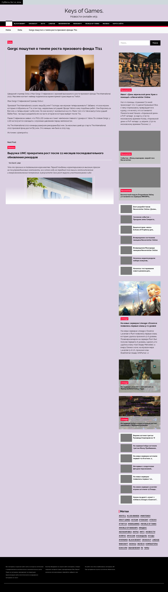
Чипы (146, 548)
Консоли (123, 548)
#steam (134, 520)
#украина (123, 540)
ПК (142, 548)
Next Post (11, 142)
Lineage (52, 23)
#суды (151, 536)
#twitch (123, 524)
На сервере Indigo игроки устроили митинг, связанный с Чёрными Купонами (139, 424)
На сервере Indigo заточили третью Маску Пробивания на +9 (145, 447)
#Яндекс (143, 528)
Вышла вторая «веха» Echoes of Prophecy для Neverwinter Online (143, 228)
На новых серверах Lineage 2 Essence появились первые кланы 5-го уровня (139, 324)
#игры (136, 532)
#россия (131, 536)
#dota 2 (122, 516)
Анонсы (132, 544)
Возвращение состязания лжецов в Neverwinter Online (145, 239)
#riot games (124, 520)
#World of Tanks (148, 524)
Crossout (33, 23)
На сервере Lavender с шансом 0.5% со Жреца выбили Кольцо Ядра (137, 388)
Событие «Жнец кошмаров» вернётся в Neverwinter (137, 159)
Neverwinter (64, 23)
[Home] (9, 23)
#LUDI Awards (133, 516)
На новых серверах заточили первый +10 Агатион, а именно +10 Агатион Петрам (145, 457)
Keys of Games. (84, 11)
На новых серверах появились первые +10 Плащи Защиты (142, 478)
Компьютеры (152, 544)
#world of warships (128, 528)
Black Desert (19, 23)
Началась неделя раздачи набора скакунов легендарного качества (144, 259)
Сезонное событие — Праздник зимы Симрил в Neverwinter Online (143, 218)
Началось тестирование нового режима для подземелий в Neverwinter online (144, 270)
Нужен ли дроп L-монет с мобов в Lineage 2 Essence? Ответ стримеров (144, 498)
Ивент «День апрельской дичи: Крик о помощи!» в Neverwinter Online (139, 95)
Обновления (134, 548)
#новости (150, 532)
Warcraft (77, 23)
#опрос (122, 536)
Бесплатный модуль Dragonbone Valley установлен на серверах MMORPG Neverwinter (137, 196)
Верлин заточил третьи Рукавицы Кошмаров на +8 (144, 437)
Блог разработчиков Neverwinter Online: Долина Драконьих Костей (145, 208)
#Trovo (152, 520)
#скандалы (141, 536)
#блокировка (125, 532)
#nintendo (145, 516)
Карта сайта (118, 23)
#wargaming (134, 524)
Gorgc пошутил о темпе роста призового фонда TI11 (54, 48)
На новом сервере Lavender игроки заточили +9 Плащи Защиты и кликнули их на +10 (145, 488)
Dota (43, 23)
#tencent (143, 520)
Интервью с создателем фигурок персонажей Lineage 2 (143, 467)
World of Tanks (92, 23)
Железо (106, 23)
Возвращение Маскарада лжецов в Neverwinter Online (145, 249)
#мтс (142, 532)
